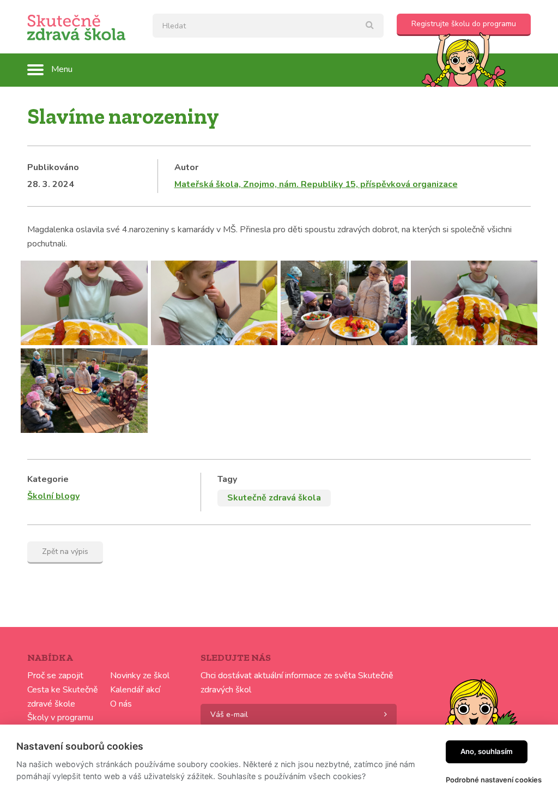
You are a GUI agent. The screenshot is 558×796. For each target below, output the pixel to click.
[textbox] (268, 26)
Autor (186, 167)
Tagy (227, 479)
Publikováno (53, 167)
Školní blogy (53, 496)
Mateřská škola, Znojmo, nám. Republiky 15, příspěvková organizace (316, 184)
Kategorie (48, 479)
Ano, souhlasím (486, 751)
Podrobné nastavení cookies (494, 779)
